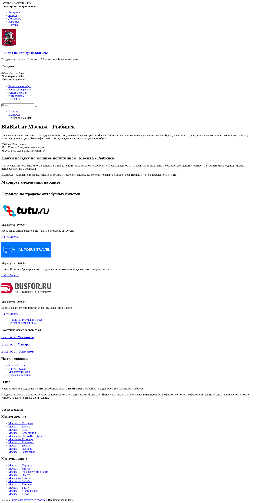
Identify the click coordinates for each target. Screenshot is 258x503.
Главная (13, 111)
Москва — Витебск (20, 481)
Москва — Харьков (20, 465)
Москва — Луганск (20, 478)
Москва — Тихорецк (20, 439)
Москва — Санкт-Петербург (25, 436)
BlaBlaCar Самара (15, 344)
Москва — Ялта (18, 429)
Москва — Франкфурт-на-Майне (28, 471)
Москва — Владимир (21, 442)
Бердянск (13, 21)
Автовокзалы (16, 95)
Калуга (12, 15)
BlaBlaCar (14, 99)
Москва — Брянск (19, 445)
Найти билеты (10, 236)
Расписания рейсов (19, 89)
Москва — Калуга (19, 426)
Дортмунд (14, 18)
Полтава (13, 24)
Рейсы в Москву (18, 92)
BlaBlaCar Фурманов (17, 351)
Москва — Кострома (20, 423)
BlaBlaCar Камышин (22, 322)
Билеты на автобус (19, 86)
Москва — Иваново (20, 448)
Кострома (14, 12)
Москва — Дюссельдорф (23, 490)
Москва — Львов (18, 493)
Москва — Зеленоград (21, 451)
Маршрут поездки (19, 371)
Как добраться (16, 365)
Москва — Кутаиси (20, 484)
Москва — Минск (19, 468)
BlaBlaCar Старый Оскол (25, 319)
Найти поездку (17, 368)
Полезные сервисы (19, 374)
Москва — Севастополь (22, 432)
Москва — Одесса (19, 474)
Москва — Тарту (18, 487)
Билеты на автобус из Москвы (24, 53)
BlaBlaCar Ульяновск (17, 337)
